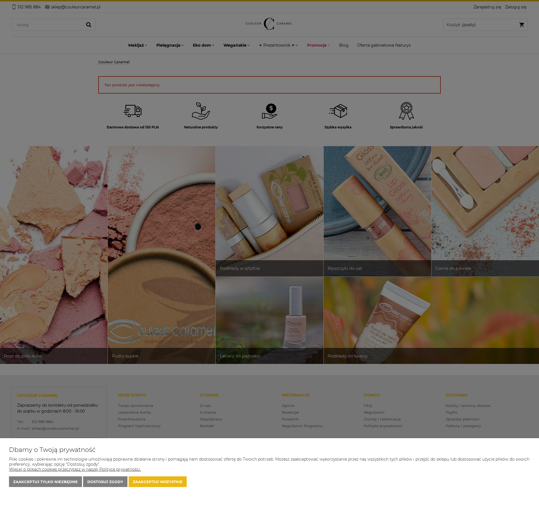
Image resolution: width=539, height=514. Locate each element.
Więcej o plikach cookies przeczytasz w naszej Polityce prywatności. (75, 469)
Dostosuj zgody (105, 481)
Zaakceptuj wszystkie (157, 481)
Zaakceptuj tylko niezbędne (45, 481)
